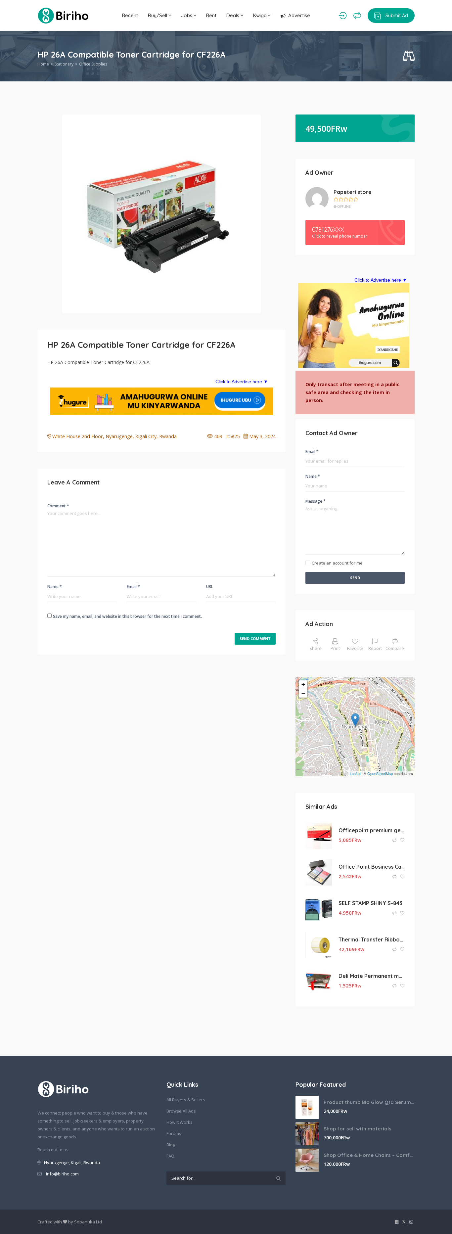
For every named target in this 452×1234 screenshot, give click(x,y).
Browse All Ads (181, 1111)
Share (315, 648)
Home (43, 64)
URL (209, 586)
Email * (133, 586)
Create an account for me (337, 563)
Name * (54, 586)
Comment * (58, 506)
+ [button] (303, 684)
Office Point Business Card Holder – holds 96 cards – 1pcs (372, 866)
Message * (315, 501)
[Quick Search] (409, 56)
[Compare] (357, 16)
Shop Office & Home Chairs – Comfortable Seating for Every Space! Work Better (369, 1155)
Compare (394, 648)
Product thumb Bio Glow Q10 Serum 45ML (369, 1102)
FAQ (170, 1156)
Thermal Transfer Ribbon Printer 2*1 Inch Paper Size (372, 939)
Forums (173, 1133)
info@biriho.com (62, 1174)
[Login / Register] (343, 16)
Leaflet (355, 773)
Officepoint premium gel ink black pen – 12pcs (372, 830)
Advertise (299, 15)
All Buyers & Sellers (185, 1100)
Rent (211, 15)
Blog (170, 1145)
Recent (130, 15)
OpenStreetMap (380, 773)
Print (335, 648)
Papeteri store (353, 192)
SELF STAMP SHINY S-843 (370, 903)
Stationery (64, 64)
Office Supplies (93, 64)
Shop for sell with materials (357, 1128)
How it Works (179, 1122)
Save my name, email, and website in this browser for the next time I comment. (127, 616)
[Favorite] (402, 840)
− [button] (303, 693)
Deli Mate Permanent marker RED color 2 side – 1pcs (372, 976)
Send (355, 577)
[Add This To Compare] (394, 840)
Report (375, 648)
